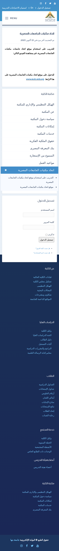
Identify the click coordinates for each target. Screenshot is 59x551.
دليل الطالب (45, 339)
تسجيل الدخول (43, 7)
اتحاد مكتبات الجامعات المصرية (36, 170)
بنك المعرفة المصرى (42, 148)
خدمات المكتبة (45, 133)
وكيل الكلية (46, 330)
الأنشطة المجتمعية (43, 447)
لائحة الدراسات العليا (42, 335)
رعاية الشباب (48, 415)
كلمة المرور (48, 222)
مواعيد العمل (46, 162)
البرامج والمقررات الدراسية (39, 348)
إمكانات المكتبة (45, 126)
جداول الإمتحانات (46, 388)
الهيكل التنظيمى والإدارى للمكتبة (36, 492)
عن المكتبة (48, 111)
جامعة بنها (14, 539)
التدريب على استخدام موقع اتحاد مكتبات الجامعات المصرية (30, 179)
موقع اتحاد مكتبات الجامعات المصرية (36, 187)
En (32, 7)
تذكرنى (51, 234)
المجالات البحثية (44, 290)
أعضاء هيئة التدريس (42, 467)
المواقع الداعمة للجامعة (40, 299)
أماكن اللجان (48, 397)
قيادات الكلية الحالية (42, 277)
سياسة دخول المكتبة (42, 119)
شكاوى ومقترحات (43, 294)
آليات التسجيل (45, 344)
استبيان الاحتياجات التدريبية (14, 7)
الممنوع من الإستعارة (42, 155)
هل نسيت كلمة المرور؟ (43, 248)
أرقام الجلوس (48, 393)
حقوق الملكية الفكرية (42, 141)
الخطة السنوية (45, 442)
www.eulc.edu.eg (35, 79)
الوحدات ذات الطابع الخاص (39, 451)
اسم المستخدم (47, 209)
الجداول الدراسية (46, 384)
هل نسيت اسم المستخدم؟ (42, 253)
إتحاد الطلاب (48, 411)
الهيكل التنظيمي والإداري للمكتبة (35, 104)
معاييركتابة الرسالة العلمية (39, 352)
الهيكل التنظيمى (44, 285)
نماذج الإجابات (48, 402)
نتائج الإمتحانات (47, 406)
